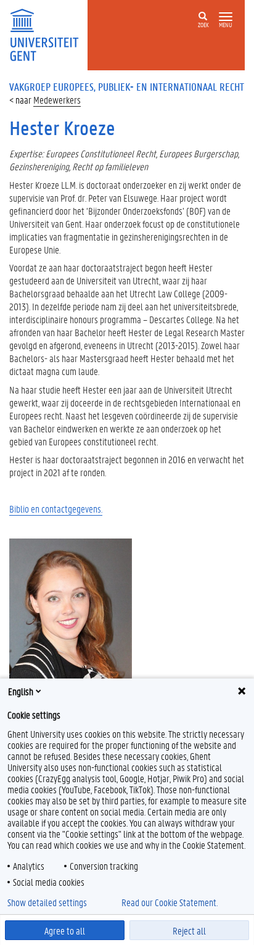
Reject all (189, 930)
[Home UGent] (48, 33)
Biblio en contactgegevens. (55, 508)
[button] (226, 17)
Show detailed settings (47, 902)
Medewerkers (57, 99)
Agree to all (64, 930)
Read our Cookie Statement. (169, 902)
